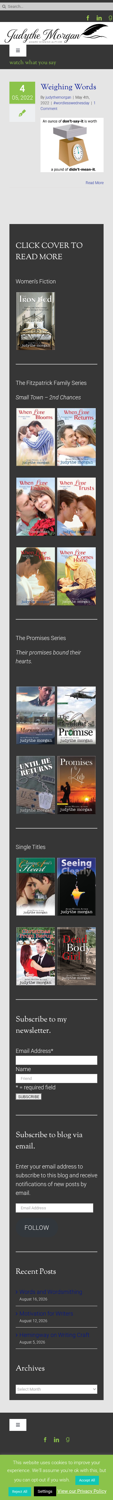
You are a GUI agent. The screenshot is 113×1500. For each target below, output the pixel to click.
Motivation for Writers (46, 1314)
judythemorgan (58, 97)
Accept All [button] (87, 1480)
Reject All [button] (19, 1492)
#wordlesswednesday (71, 103)
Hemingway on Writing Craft (54, 1335)
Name (23, 1069)
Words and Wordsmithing (50, 1292)
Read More (95, 183)
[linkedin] (99, 17)
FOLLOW (36, 1227)
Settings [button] (45, 1491)
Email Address (34, 1051)
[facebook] (87, 17)
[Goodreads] (110, 17)
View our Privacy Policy (81, 1491)
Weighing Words (68, 87)
